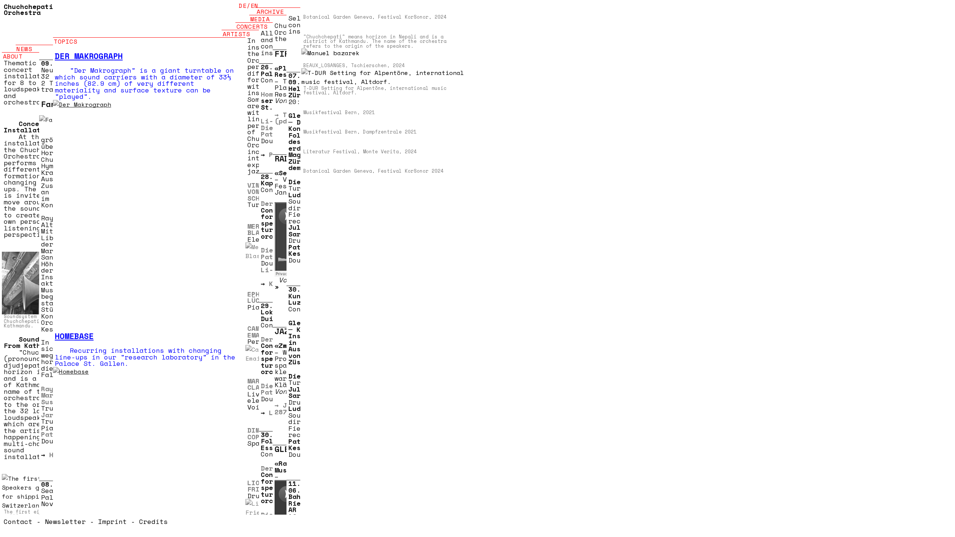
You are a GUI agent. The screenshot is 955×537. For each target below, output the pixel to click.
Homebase (74, 336)
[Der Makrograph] (153, 200)
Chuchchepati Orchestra (28, 9)
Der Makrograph (89, 56)
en (255, 5)
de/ (245, 5)
